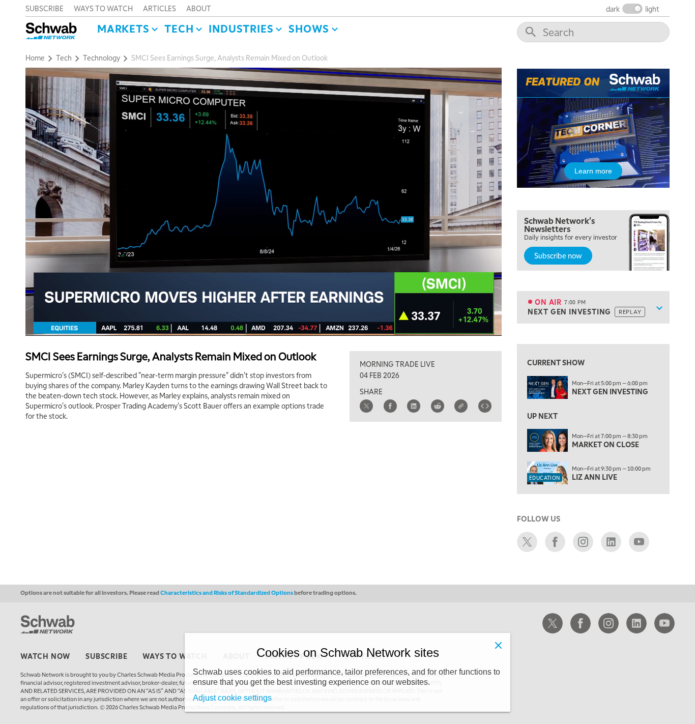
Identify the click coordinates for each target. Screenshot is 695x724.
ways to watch (103, 8)
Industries (241, 28)
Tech (178, 28)
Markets (123, 28)
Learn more (593, 171)
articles (159, 8)
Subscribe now (558, 255)
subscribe (44, 8)
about (198, 8)
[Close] (498, 645)
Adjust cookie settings (232, 697)
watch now (45, 655)
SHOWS (308, 28)
